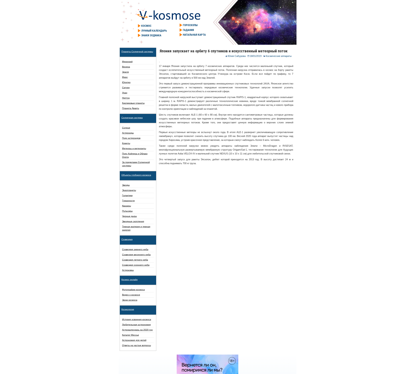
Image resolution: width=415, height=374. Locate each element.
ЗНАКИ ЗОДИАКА (151, 35)
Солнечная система (132, 117)
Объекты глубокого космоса (136, 175)
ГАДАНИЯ (188, 30)
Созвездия (127, 239)
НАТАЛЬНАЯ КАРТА (194, 34)
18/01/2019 (255, 56)
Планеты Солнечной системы (137, 51)
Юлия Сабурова (237, 56)
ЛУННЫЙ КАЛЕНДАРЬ (154, 30)
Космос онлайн (129, 279)
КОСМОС (146, 25)
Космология (127, 309)
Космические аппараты (279, 56)
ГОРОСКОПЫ (190, 25)
